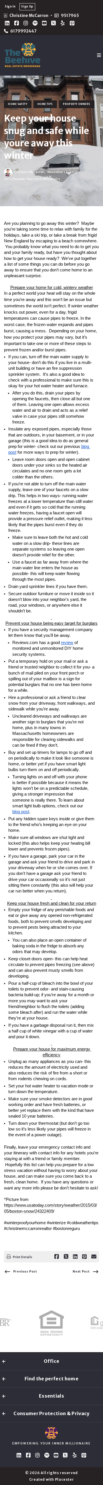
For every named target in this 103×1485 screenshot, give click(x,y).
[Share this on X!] (66, 1256)
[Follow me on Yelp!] (62, 23)
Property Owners (76, 104)
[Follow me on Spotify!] (34, 23)
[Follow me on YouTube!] (44, 23)
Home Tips (45, 104)
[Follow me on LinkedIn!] (7, 23)
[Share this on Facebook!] (56, 1256)
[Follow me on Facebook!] (16, 23)
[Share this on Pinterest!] (84, 1256)
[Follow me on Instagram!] (25, 23)
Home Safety (17, 104)
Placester (64, 1479)
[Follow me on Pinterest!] (72, 23)
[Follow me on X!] (53, 23)
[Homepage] (22, 55)
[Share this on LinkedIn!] (75, 1256)
